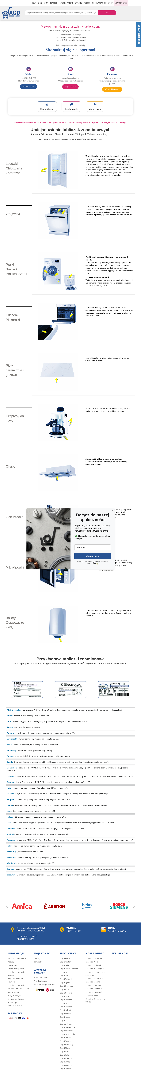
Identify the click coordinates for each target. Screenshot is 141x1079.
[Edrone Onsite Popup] (70, 539)
